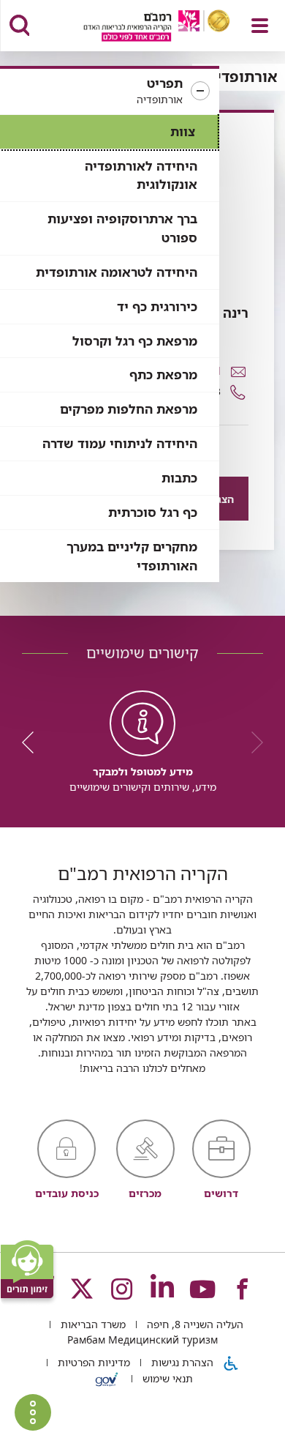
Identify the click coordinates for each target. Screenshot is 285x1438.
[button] (109, 91)
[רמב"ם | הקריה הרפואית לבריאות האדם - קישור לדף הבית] (138, 27)
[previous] (252, 742)
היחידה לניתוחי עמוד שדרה (119, 443)
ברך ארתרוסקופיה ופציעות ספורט (122, 228)
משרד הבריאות (92, 1324)
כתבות (179, 477)
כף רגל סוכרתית (152, 512)
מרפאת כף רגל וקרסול (134, 340)
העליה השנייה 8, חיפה (193, 1324)
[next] (33, 742)
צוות (182, 131)
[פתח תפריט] (259, 25)
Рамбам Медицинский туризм (142, 1339)
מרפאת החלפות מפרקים (128, 409)
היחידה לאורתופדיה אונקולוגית (141, 175)
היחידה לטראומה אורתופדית (116, 272)
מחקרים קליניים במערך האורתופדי (131, 556)
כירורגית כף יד (157, 306)
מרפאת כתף (163, 374)
